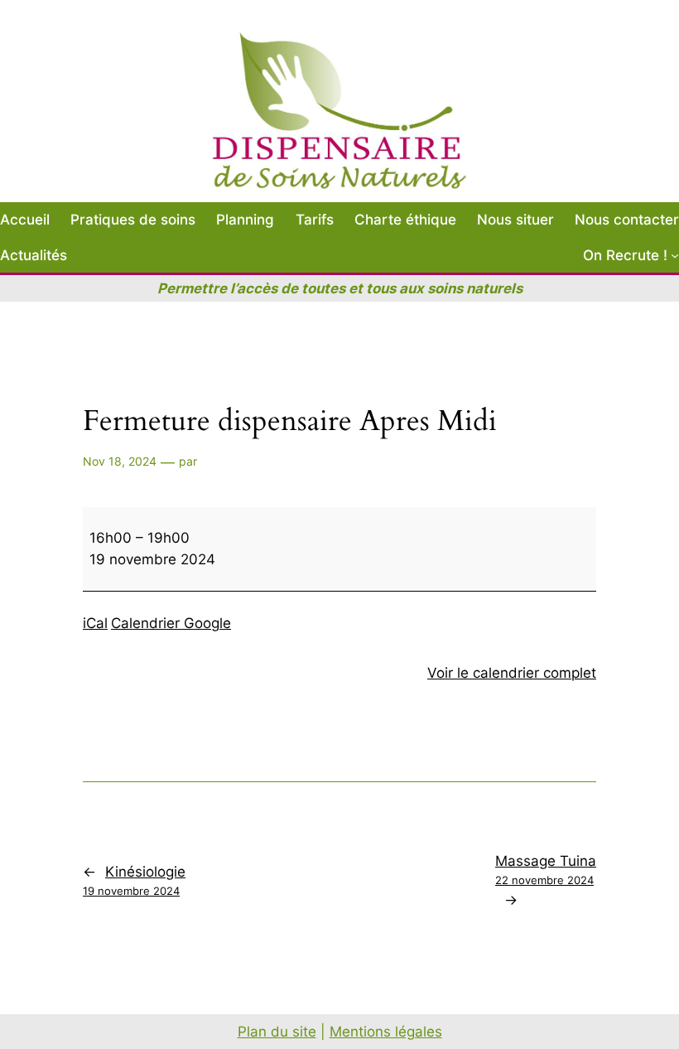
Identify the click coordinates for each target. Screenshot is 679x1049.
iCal (95, 623)
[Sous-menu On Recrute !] (675, 255)
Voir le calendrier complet (511, 673)
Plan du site (277, 1031)
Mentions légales (386, 1031)
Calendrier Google (171, 623)
